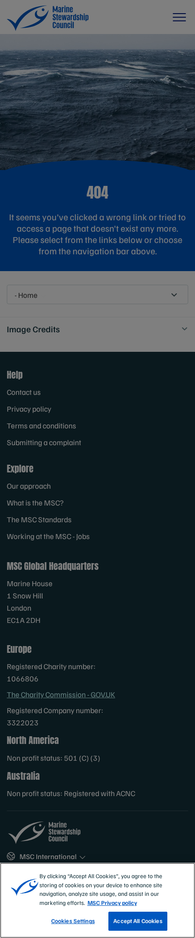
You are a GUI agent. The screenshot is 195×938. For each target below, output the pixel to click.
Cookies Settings (73, 920)
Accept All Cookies (137, 920)
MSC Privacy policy (112, 902)
